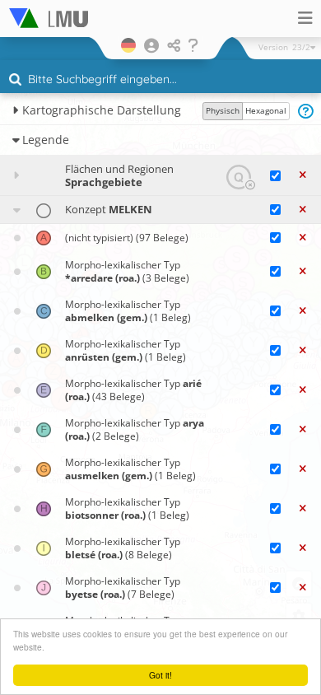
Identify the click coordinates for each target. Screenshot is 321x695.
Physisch (223, 110)
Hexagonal (265, 110)
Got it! (160, 675)
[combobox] (160, 80)
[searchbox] (162, 80)
